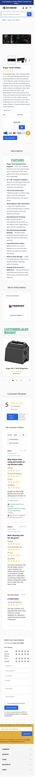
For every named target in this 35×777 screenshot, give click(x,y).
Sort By (10, 435)
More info (14, 409)
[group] (8, 71)
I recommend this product (16, 703)
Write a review (11, 417)
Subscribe (27, 734)
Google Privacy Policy (13, 714)
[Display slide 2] (17, 380)
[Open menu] (30, 8)
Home (4, 20)
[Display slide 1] (13, 380)
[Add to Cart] (22, 127)
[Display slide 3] (21, 380)
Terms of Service (16, 741)
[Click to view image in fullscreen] (17, 39)
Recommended (13, 443)
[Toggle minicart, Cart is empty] (26, 7)
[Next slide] (30, 380)
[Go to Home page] (9, 8)
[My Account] (23, 7)
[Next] (30, 60)
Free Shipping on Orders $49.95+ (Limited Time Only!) (16, 2)
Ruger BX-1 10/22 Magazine (17, 368)
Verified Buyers (13, 439)
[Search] (29, 14)
